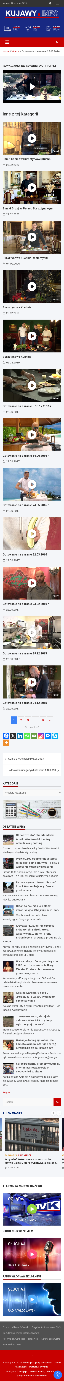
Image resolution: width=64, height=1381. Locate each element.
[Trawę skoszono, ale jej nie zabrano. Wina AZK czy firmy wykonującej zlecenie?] (8, 1021)
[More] (6, 743)
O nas (6, 1327)
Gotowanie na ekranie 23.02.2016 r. (26, 604)
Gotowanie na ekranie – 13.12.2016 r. (27, 406)
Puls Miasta (24, 1155)
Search (57, 1102)
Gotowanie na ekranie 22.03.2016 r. (26, 554)
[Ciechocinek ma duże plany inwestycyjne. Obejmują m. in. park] (8, 910)
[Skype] (55, 736)
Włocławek (11, 1155)
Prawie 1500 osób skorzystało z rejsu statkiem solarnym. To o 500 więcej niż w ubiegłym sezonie (37, 862)
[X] (13, 736)
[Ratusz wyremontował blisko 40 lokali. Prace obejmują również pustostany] (8, 887)
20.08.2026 (12, 1167)
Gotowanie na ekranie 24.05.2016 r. (26, 505)
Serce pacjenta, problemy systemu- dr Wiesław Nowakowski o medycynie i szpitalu (38, 1067)
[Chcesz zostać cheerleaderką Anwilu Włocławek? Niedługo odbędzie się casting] (8, 840)
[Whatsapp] (27, 736)
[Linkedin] (20, 736)
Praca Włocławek (12, 1344)
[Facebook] (6, 736)
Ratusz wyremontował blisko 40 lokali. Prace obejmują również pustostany (36, 886)
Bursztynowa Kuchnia (17, 307)
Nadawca (33, 1338)
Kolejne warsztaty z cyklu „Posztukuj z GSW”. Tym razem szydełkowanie (35, 997)
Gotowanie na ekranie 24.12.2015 (25, 703)
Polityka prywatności (14, 1338)
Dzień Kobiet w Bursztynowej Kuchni (27, 159)
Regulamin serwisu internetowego (21, 1332)
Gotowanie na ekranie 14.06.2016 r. (26, 455)
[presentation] (53, 1113)
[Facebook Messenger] (48, 736)
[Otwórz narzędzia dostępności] (58, 1375)
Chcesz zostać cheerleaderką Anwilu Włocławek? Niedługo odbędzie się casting (35, 839)
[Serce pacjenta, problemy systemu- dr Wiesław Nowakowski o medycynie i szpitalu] (8, 1068)
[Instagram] (41, 736)
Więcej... (7, 1092)
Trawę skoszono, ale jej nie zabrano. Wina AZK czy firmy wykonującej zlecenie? (34, 1020)
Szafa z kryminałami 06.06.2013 (26, 758)
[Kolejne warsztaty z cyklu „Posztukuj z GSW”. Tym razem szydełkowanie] (8, 997)
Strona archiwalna (50, 1338)
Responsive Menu (50, 3)
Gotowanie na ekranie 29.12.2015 (25, 653)
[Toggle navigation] (7, 42)
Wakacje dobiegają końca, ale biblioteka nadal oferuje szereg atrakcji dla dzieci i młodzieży (36, 1044)
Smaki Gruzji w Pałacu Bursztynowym (28, 208)
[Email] (34, 736)
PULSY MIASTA (12, 1113)
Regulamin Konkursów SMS (46, 1327)
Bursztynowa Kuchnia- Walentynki (25, 258)
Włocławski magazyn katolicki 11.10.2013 (32, 770)
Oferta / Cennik (20, 1327)
